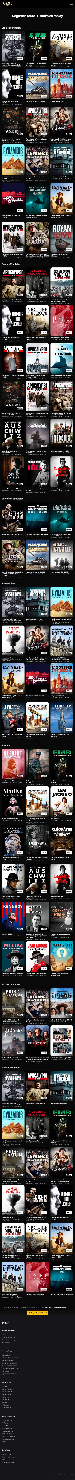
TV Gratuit (5, 1426)
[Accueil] (7, 4)
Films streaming (7, 1428)
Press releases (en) (8, 1337)
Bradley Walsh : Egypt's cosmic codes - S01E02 (60, 216)
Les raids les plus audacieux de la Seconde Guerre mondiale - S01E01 (37, 255)
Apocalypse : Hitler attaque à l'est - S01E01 (37, 414)
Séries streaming (7, 1431)
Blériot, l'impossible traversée (11, 781)
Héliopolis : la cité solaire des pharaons (59, 735)
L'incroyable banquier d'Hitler (11, 489)
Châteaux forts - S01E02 (10, 1058)
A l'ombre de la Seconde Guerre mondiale (36, 451)
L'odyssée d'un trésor (57, 101)
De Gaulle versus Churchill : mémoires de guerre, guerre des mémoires (36, 935)
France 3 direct (7, 1392)
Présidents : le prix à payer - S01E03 (61, 1058)
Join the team (6, 1342)
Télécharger (6, 1371)
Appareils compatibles (9, 1374)
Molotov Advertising (8, 1340)
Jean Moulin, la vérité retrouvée (36, 973)
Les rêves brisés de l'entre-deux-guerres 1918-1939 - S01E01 (36, 658)
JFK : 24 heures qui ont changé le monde (12, 735)
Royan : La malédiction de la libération (59, 255)
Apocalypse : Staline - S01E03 (11, 300)
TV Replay (5, 1423)
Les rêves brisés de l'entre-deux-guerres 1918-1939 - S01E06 (61, 139)
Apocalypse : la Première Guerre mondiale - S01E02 (36, 139)
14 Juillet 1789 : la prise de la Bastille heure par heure (10, 1020)
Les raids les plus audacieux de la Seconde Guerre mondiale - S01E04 (12, 573)
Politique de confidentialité (11, 1358)
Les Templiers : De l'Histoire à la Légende (36, 64)
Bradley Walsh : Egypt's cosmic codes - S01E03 (12, 696)
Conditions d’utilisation (9, 1366)
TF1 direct (5, 1386)
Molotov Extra (6, 1454)
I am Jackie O (54, 819)
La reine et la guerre (56, 489)
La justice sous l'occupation (59, 337)
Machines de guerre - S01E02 (35, 101)
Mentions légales (7, 1360)
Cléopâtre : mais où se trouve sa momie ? (60, 858)
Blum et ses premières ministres (12, 973)
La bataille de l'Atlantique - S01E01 (61, 375)
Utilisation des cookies (9, 1363)
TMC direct (5, 1405)
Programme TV (7, 1420)
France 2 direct (7, 1389)
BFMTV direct (6, 1408)
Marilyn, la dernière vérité (10, 819)
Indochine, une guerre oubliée (59, 451)
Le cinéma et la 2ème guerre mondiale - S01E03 (11, 139)
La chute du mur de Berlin (58, 177)
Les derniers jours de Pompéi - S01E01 (36, 735)
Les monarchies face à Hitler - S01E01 (36, 489)
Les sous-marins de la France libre (37, 534)
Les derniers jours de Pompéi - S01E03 (36, 819)
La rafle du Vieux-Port (33, 300)
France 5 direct (7, 1394)
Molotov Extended (8, 1457)
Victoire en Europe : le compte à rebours (60, 64)
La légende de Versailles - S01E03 (61, 1020)
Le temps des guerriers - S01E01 (12, 534)
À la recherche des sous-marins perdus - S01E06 (36, 216)
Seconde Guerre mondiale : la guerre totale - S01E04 (59, 300)
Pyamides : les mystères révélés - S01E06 (12, 177)
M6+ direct (5, 1397)
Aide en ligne (6, 1355)
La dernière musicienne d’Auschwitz (9, 451)
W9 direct (5, 1402)
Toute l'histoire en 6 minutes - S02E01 (36, 696)
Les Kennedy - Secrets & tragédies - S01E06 (37, 858)
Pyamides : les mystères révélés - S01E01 (61, 619)
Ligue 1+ (4, 1460)
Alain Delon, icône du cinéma (11, 896)
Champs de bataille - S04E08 (59, 572)
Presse (4, 1334)
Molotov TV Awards (8, 1436)
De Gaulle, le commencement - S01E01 (36, 781)
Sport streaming (7, 1434)
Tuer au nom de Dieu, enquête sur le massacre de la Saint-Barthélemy (37, 1058)
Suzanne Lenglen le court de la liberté (60, 934)
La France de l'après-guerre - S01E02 (35, 177)
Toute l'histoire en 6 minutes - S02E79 (11, 216)
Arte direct (5, 1400)
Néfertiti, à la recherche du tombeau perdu (59, 974)
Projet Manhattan (7, 658)
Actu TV (4, 1442)
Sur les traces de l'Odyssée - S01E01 (11, 858)
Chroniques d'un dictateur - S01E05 (10, 102)
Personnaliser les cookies (10, 1368)
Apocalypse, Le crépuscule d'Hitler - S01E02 (13, 376)
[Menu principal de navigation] (71, 4)
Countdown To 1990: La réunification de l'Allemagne (59, 658)
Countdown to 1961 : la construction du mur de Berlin (11, 64)
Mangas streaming (8, 1439)
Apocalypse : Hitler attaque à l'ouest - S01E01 (35, 376)
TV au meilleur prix (8, 1462)
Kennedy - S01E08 (7, 934)
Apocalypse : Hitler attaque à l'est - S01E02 (13, 255)
